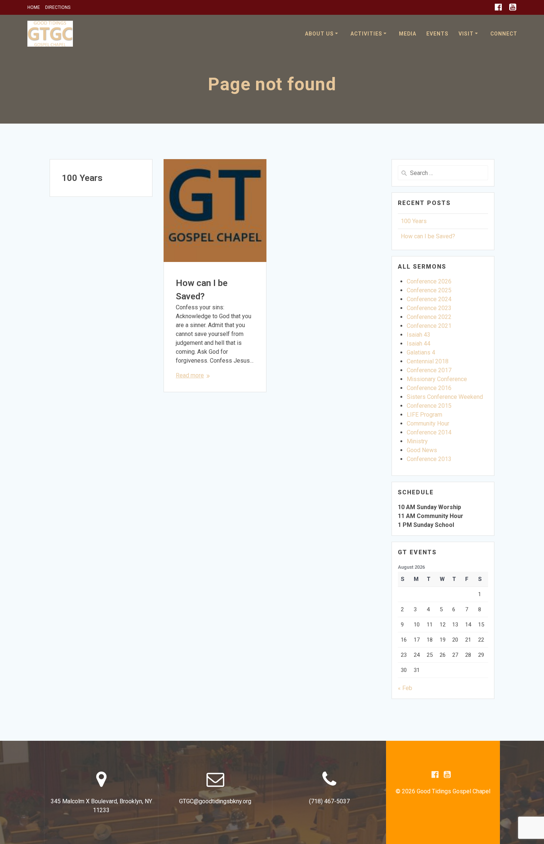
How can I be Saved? (428, 236)
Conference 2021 (429, 325)
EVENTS (437, 34)
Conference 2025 (429, 290)
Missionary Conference (437, 379)
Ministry (417, 441)
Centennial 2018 (428, 361)
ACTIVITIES (366, 34)
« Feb (405, 688)
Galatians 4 (421, 352)
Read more (190, 375)
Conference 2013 (429, 459)
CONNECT (503, 34)
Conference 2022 (429, 316)
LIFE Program (424, 414)
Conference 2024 (429, 299)
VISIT (466, 34)
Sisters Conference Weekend (445, 396)
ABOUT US (319, 34)
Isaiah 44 (418, 343)
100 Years (82, 178)
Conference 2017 (429, 370)
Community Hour (428, 423)
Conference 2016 (429, 387)
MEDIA (407, 34)
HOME (33, 7)
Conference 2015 (429, 405)
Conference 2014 (429, 432)
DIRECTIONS (57, 7)
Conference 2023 (429, 308)
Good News (422, 450)
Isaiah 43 (418, 334)
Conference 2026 (429, 281)
